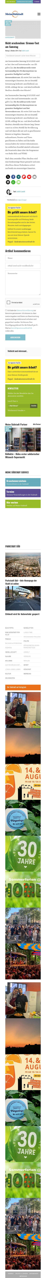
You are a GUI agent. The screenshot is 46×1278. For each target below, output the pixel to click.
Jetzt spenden (11, 662)
